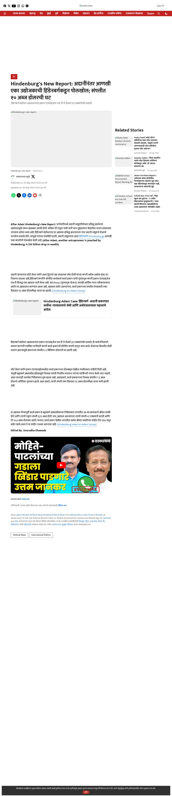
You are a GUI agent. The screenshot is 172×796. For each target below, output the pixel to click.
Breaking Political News (54, 515)
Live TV (160, 6)
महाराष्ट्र (32, 13)
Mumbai (99, 515)
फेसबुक (82, 521)
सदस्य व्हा (25, 499)
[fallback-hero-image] (124, 141)
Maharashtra (76, 515)
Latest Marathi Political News (29, 515)
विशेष (76, 13)
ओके (86, 792)
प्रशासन (86, 13)
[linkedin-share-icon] (29, 197)
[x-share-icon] (19, 197)
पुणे (56, 13)
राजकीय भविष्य (114, 13)
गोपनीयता (121, 788)
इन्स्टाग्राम (93, 521)
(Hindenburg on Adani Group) (68, 291)
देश (41, 13)
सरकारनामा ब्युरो (23, 177)
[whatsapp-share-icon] (13, 197)
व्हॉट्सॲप (27, 524)
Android (107, 518)
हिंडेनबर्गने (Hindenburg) (91, 236)
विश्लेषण (65, 13)
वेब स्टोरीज (98, 13)
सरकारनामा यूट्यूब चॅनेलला (62, 524)
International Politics (41, 535)
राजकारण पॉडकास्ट (134, 13)
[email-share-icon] (35, 197)
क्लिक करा (62, 505)
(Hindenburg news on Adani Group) (77, 424)
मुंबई (49, 13)
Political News (19, 535)
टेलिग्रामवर (15, 524)
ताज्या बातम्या (19, 13)
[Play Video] (61, 465)
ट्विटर (87, 521)
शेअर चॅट (101, 521)
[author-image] (13, 177)
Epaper (151, 13)
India (85, 515)
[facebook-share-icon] (24, 197)
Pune (90, 515)
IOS (16, 521)
